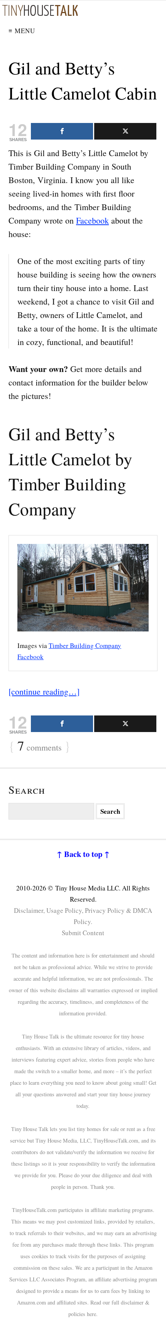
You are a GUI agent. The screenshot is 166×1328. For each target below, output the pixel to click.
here (91, 1314)
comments (39, 746)
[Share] (62, 131)
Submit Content (83, 932)
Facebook (92, 220)
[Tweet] (125, 131)
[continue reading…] (44, 691)
